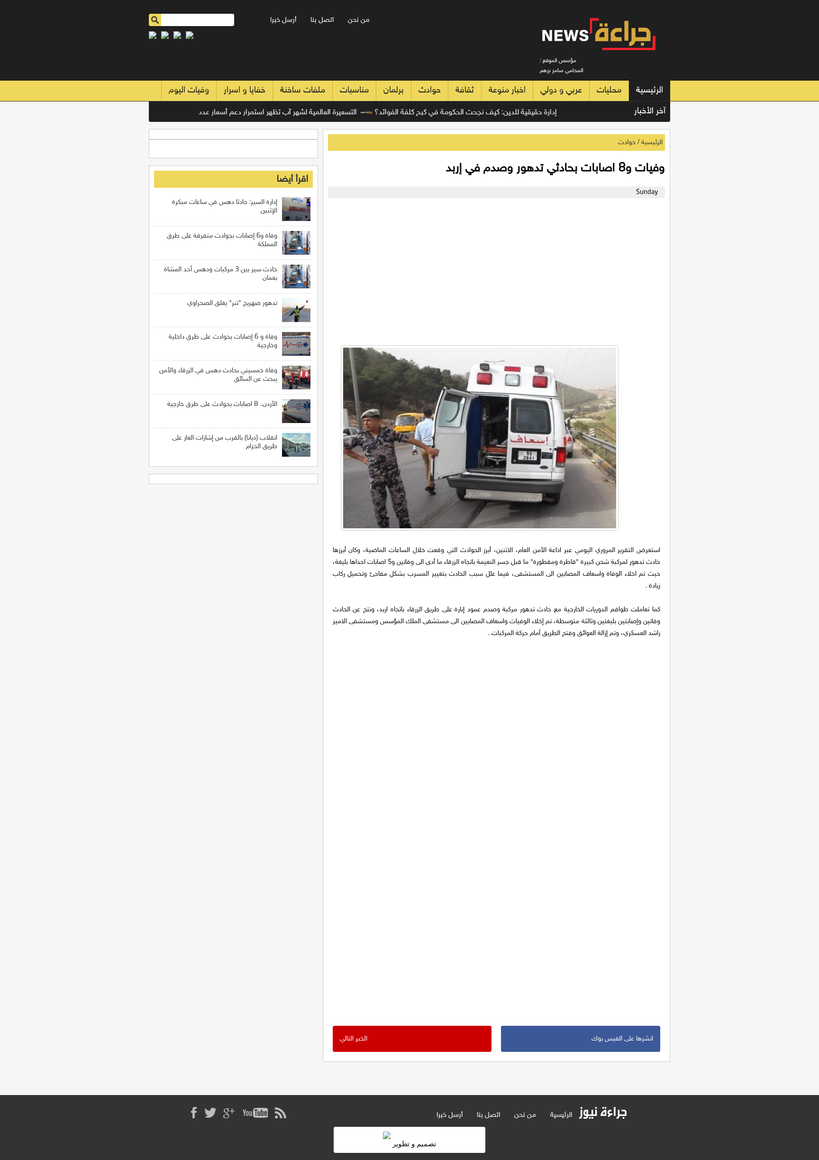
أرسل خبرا (283, 20)
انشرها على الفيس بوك (622, 1039)
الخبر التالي (353, 1039)
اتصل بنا (322, 20)
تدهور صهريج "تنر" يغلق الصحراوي (232, 303)
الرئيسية (649, 90)
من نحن (359, 20)
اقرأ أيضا (292, 179)
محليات (609, 90)
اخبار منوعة (507, 90)
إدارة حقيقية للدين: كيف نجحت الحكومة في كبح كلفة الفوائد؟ (486, 112)
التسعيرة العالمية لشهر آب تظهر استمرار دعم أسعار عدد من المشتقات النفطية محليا (256, 112)
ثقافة (464, 90)
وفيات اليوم (189, 90)
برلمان (393, 90)
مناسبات (354, 90)
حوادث (430, 90)
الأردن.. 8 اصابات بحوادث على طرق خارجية (222, 404)
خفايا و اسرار (244, 90)
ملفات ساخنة (302, 90)
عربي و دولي (561, 90)
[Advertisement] (494, 269)
